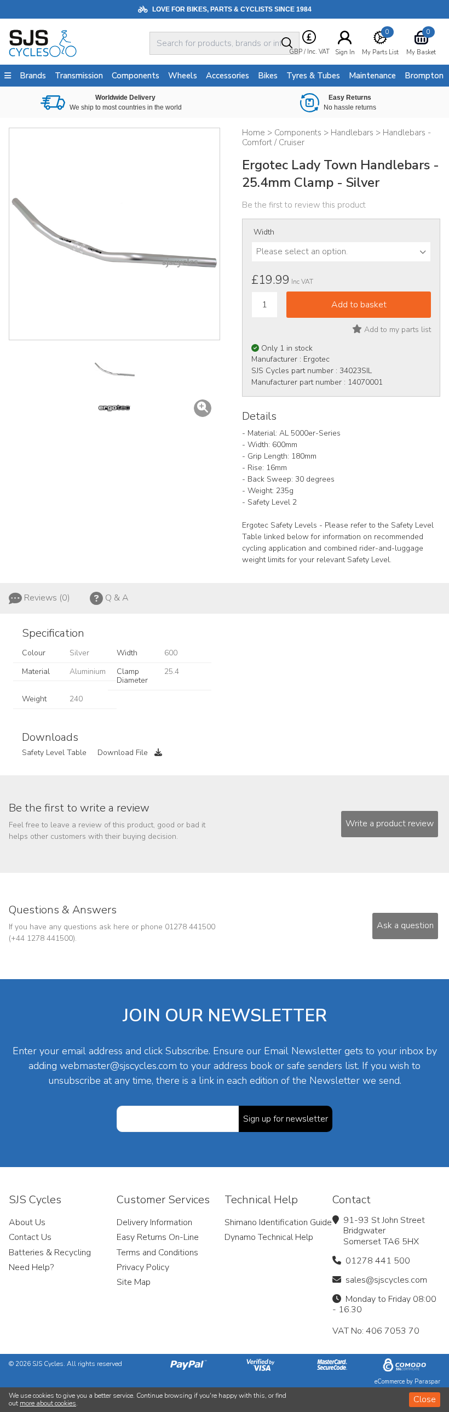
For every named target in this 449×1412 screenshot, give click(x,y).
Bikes (268, 75)
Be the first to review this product (304, 205)
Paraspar (427, 1381)
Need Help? (31, 1267)
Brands (33, 75)
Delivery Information (154, 1222)
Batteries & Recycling (50, 1253)
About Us (27, 1222)
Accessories (227, 75)
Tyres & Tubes (313, 75)
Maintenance (372, 75)
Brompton (424, 75)
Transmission (79, 75)
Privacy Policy (143, 1267)
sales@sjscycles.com (386, 1280)
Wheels (182, 75)
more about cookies (48, 1403)
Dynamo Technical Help (269, 1237)
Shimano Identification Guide (278, 1222)
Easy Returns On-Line (158, 1237)
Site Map (134, 1282)
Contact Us (30, 1237)
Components (135, 75)
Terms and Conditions (157, 1253)
